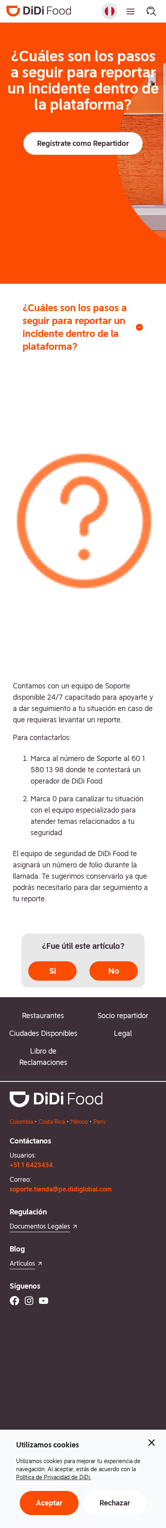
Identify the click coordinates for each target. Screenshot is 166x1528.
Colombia (21, 1121)
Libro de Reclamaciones (43, 1056)
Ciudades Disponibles (43, 1033)
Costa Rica (52, 1121)
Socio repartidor (123, 1015)
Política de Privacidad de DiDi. (53, 1477)
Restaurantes (43, 1015)
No (113, 971)
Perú (99, 1121)
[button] (83, 143)
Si (52, 971)
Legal (123, 1033)
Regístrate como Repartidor (83, 143)
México (79, 1121)
